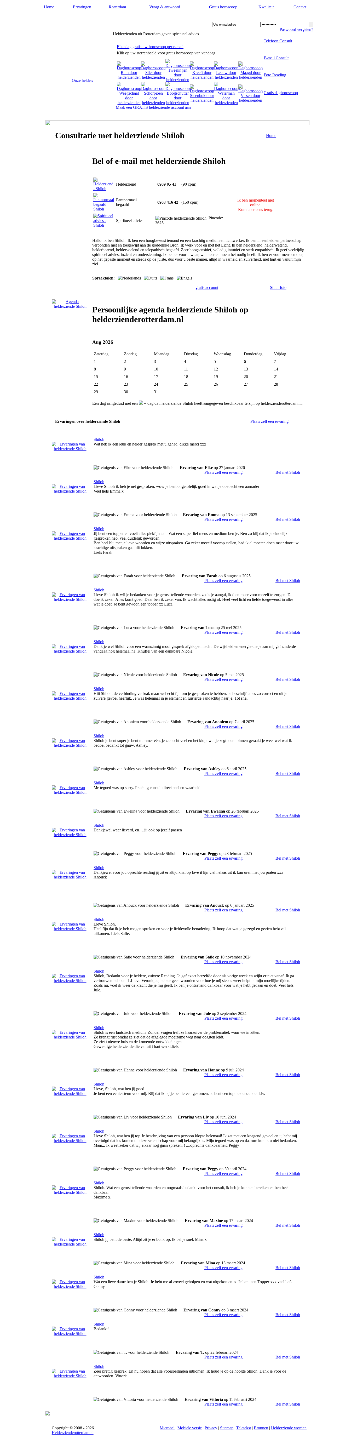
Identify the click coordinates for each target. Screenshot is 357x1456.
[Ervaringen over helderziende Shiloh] (70, 449)
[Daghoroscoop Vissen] (250, 100)
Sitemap (226, 1428)
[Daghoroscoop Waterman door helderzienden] (226, 102)
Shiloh (99, 439)
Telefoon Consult (278, 41)
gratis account (206, 287)
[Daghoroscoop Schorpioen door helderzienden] (153, 102)
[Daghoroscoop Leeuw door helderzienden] (226, 77)
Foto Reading (275, 75)
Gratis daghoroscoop (281, 92)
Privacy (211, 1428)
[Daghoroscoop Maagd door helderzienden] (250, 77)
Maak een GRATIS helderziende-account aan (153, 107)
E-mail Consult (276, 58)
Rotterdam (117, 7)
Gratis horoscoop (223, 7)
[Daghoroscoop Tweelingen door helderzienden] (177, 79)
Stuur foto (278, 287)
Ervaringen (82, 7)
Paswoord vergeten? (296, 29)
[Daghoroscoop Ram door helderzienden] (129, 77)
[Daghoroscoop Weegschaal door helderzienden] (129, 102)
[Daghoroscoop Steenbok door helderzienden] (202, 100)
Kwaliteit (266, 7)
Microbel (167, 1428)
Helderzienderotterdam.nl (80, 18)
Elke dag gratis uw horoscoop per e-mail (150, 46)
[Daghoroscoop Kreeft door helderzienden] (202, 77)
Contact (299, 7)
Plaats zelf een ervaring (269, 421)
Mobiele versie (189, 1428)
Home (49, 7)
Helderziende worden (289, 1428)
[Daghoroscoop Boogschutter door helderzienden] (177, 102)
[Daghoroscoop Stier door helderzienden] (153, 77)
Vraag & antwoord (164, 7)
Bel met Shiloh (287, 472)
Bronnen (261, 1428)
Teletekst (243, 1428)
